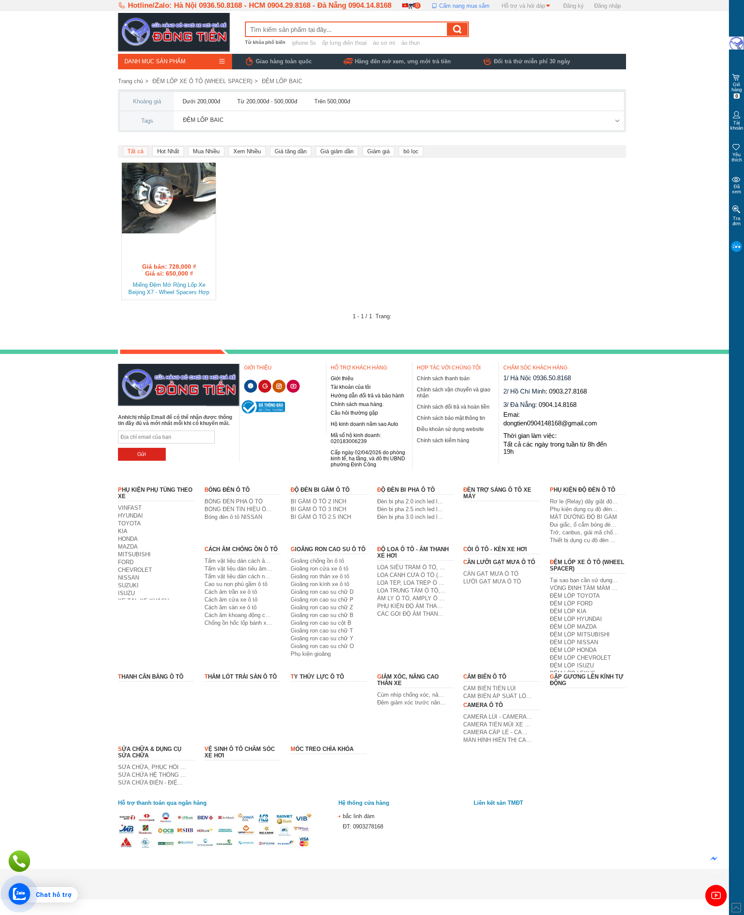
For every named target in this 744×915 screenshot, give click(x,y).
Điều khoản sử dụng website (450, 429)
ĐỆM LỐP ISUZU (572, 665)
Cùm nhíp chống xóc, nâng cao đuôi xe (411, 695)
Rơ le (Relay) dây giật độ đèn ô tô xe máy (584, 501)
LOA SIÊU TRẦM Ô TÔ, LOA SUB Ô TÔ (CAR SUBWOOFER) (411, 567)
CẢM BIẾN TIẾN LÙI (489, 688)
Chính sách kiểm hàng (443, 440)
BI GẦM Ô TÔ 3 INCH (318, 509)
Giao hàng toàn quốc (284, 61)
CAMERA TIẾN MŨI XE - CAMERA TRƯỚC (497, 724)
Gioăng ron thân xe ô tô (320, 576)
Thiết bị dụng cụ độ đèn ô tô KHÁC (584, 540)
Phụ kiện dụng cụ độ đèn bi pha (584, 509)
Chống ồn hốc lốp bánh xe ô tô (239, 623)
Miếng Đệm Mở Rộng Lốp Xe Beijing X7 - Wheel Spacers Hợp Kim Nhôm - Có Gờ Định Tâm (168, 289)
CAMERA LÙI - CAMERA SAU (497, 716)
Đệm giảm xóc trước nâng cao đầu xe (411, 702)
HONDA (128, 539)
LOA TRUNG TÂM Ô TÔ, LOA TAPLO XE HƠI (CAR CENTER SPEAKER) (411, 590)
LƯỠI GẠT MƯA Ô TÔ (492, 581)
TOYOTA (129, 523)
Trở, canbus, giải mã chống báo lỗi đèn (584, 532)
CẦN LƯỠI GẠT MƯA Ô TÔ (499, 562)
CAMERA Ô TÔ (483, 705)
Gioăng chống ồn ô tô (317, 561)
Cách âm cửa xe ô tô (231, 599)
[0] (410, 5)
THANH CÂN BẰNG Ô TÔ (150, 676)
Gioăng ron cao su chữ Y (322, 638)
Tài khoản (736, 125)
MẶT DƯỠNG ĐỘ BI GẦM (583, 517)
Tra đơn (736, 221)
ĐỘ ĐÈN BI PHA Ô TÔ (406, 490)
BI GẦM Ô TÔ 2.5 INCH (321, 517)
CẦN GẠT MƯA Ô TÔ (490, 574)
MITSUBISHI (134, 554)
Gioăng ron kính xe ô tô (320, 584)
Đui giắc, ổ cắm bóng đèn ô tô (584, 524)
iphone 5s (304, 43)
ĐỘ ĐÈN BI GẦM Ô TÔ (320, 490)
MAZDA (128, 546)
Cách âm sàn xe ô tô (231, 607)
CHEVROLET (135, 570)
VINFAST (130, 508)
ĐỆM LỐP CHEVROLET (580, 657)
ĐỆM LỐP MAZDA (573, 626)
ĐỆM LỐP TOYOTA (575, 595)
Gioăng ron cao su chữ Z (322, 607)
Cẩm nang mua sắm (463, 6)
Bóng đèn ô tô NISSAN (233, 517)
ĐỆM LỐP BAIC (282, 81)
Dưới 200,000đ (201, 101)
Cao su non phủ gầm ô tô (236, 584)
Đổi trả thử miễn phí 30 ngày (532, 61)
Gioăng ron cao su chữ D (322, 592)
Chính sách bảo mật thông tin (451, 418)
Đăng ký (573, 6)
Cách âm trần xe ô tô (231, 592)
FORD (125, 562)
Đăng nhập (607, 6)
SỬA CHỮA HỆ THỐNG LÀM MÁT (152, 775)
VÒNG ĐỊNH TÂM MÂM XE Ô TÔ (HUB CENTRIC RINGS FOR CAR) (584, 588)
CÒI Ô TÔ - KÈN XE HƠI (495, 549)
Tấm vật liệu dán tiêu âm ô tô (239, 568)
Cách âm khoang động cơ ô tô (239, 615)
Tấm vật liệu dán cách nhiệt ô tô (239, 576)
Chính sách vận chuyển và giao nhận (453, 393)
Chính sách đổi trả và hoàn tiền (453, 407)
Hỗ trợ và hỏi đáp (523, 6)
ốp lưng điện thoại (344, 43)
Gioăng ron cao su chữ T (322, 630)
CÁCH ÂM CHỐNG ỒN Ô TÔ (241, 549)
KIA (122, 531)
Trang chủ (130, 81)
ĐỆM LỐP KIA (568, 611)
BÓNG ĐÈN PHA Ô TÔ (234, 501)
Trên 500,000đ (332, 101)
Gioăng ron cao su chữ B (322, 615)
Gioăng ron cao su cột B (321, 623)
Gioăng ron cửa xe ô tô (319, 568)
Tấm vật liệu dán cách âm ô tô (239, 561)
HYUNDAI (130, 515)
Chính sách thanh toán (443, 378)
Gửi (141, 454)
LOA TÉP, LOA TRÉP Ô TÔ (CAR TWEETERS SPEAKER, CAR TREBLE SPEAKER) (411, 583)
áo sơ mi (384, 43)
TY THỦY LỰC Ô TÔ (317, 676)
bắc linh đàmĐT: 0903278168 (360, 821)
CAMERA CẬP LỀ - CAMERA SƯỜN (497, 732)
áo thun (410, 43)
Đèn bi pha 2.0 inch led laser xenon (411, 501)
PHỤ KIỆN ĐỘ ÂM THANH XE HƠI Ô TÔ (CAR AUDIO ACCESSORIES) (411, 606)
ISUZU (126, 593)
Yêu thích (737, 157)
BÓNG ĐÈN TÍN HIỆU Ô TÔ (239, 509)
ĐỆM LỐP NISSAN (574, 642)
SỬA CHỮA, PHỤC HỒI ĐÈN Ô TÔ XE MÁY (152, 767)
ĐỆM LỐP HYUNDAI (576, 619)
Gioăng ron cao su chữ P (322, 599)
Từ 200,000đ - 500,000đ (267, 101)
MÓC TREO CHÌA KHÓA (322, 749)
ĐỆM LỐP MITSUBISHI (580, 634)
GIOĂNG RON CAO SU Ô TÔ (328, 549)
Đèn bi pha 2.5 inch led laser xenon (411, 509)
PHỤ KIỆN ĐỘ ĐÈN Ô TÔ (582, 490)
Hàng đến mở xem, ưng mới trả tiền (403, 61)
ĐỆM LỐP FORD (571, 603)
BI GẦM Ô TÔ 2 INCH (318, 501)
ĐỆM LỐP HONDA (573, 650)
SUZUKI (128, 585)
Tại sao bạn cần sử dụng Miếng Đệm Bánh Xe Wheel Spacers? (584, 580)
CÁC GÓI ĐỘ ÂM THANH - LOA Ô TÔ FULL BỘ (411, 614)
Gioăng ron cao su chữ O (322, 646)
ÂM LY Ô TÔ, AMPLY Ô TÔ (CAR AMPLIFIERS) (411, 598)
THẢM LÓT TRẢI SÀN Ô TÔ (241, 676)
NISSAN (128, 577)
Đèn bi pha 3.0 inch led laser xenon (411, 517)
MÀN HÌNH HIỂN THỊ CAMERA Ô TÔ (497, 740)
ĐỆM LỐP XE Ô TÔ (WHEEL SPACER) (202, 81)
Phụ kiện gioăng (311, 654)
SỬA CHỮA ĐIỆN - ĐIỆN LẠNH (152, 782)
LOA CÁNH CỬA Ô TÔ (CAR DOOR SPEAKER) (411, 575)
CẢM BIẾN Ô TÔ (484, 676)
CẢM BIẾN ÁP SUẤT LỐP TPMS (497, 696)
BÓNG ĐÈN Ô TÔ (227, 490)
